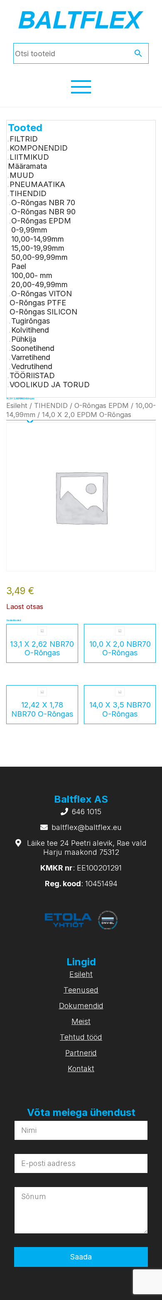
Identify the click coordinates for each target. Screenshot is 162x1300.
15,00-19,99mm (37, 248)
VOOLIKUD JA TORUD (50, 384)
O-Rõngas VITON (41, 293)
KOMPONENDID (39, 148)
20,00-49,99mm (39, 284)
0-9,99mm (29, 229)
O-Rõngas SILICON (43, 311)
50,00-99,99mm (39, 257)
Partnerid (81, 1052)
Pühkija (23, 339)
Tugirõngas (30, 321)
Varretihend (30, 357)
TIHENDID (28, 193)
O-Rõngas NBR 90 (43, 211)
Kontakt (81, 1068)
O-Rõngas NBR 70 (43, 202)
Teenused (81, 990)
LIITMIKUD (29, 157)
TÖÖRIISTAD (32, 375)
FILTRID (24, 138)
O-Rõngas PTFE (38, 302)
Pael (18, 266)
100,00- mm (31, 275)
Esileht (16, 405)
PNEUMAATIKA (37, 184)
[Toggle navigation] (81, 87)
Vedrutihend (31, 366)
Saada (81, 1256)
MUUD (22, 175)
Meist (81, 1021)
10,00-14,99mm (37, 239)
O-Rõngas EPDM (41, 220)
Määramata (27, 166)
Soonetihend (32, 348)
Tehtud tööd (81, 1037)
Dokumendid (81, 1005)
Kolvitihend (30, 330)
